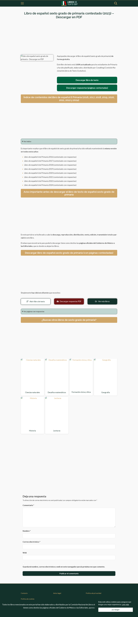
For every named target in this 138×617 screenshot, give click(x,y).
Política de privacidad (93, 593)
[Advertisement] (69, 37)
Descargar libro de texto (87, 80)
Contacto (24, 593)
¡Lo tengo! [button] (115, 610)
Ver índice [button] (27, 141)
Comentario (28, 505)
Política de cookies (27, 599)
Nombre (27, 531)
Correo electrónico (31, 542)
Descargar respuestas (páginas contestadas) (87, 88)
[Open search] (115, 3)
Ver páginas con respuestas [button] (34, 311)
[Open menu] (22, 3)
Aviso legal (57, 593)
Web (25, 553)
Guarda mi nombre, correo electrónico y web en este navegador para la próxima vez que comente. (64, 567)
